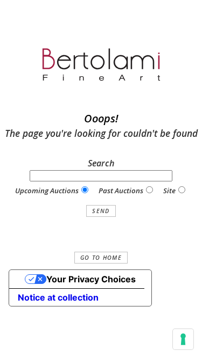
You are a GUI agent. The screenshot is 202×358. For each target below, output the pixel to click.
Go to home (101, 257)
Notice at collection (58, 297)
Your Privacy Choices (91, 279)
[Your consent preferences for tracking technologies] (183, 339)
